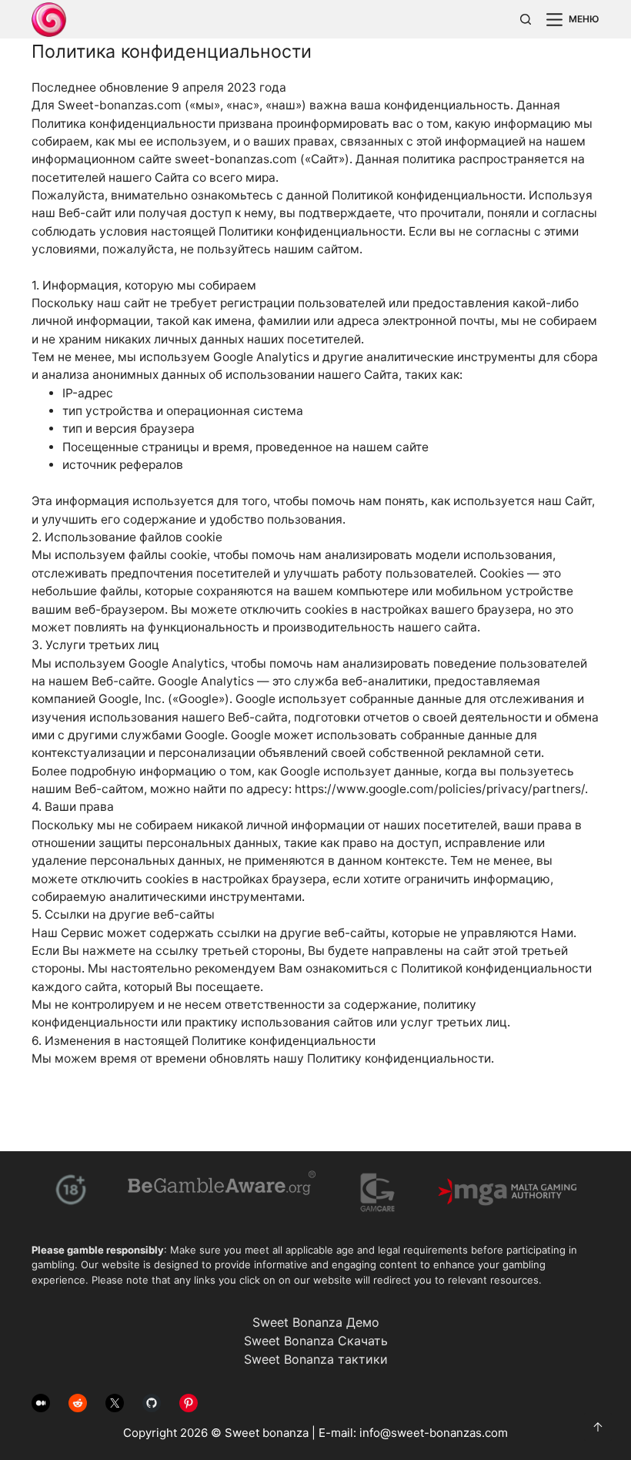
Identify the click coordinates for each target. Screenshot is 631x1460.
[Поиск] (525, 19)
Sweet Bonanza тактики (316, 1359)
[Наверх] (598, 1427)
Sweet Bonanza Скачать (316, 1340)
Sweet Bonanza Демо (315, 1322)
